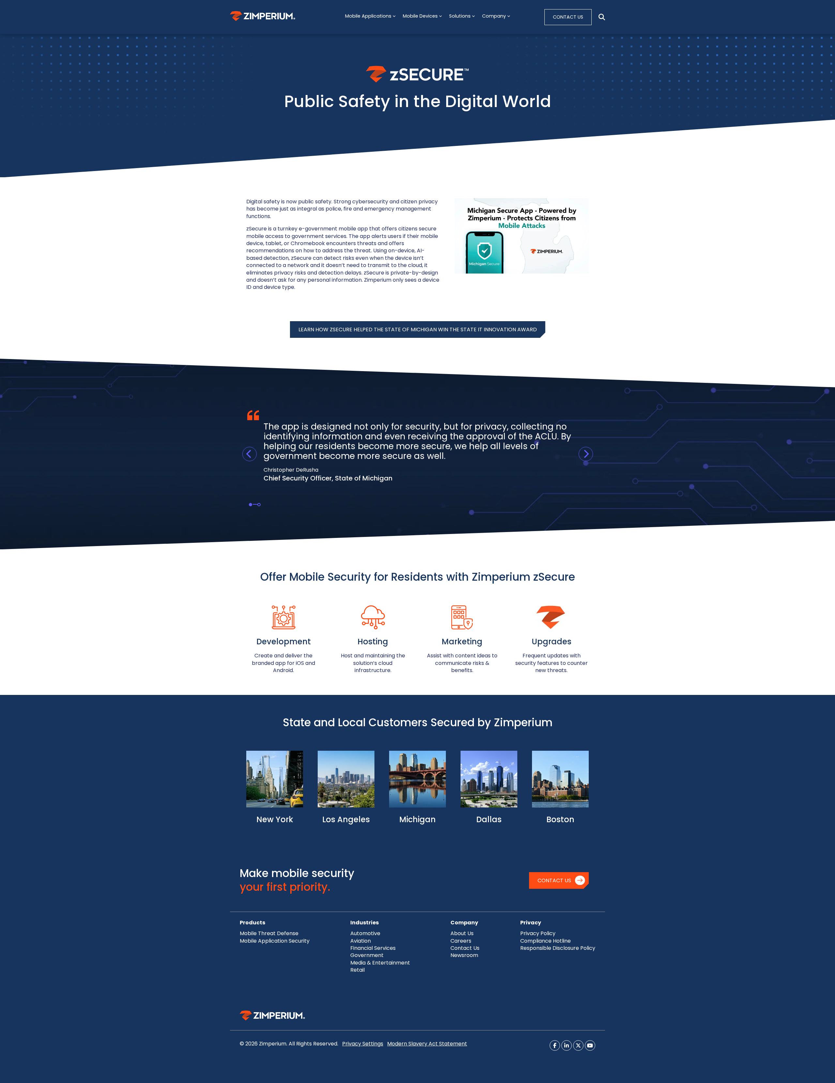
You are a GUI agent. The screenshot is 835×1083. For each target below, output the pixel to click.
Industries (364, 922)
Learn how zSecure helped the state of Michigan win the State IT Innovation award (417, 329)
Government (367, 955)
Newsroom (464, 955)
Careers (460, 941)
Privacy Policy (537, 933)
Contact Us (554, 880)
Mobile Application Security (275, 941)
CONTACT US (568, 17)
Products (252, 922)
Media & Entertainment (380, 962)
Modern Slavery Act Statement (427, 1043)
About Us (462, 933)
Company (464, 922)
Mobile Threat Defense (269, 933)
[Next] (586, 454)
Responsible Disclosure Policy (557, 948)
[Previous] (249, 454)
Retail (357, 970)
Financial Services (373, 948)
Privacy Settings (362, 1043)
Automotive (365, 933)
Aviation (360, 941)
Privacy (530, 922)
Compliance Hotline (545, 941)
